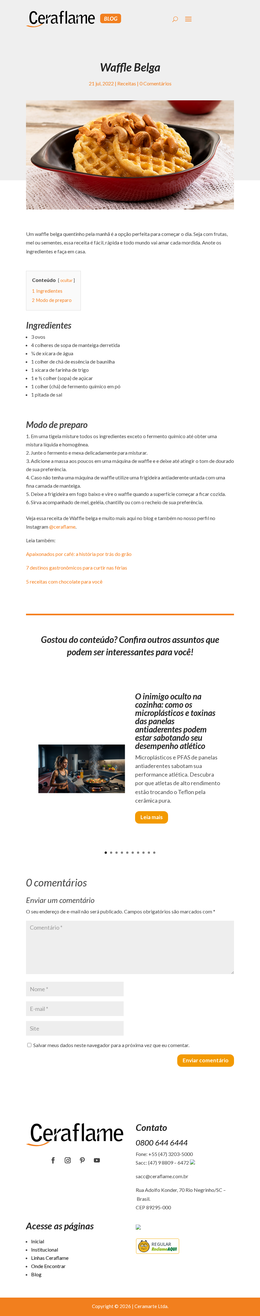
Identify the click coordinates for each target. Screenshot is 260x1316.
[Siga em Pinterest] (82, 1160)
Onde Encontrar (48, 1266)
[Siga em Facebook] (53, 1160)
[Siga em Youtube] (97, 1160)
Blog (36, 1274)
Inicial (37, 1241)
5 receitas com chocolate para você (64, 581)
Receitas (126, 83)
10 (154, 853)
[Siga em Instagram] (68, 1160)
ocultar (66, 280)
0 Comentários (156, 83)
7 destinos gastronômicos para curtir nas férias (76, 567)
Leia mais (151, 817)
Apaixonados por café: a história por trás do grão (79, 554)
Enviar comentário (206, 1060)
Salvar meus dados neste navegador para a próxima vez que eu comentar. (111, 1045)
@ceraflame (62, 527)
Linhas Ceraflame (49, 1258)
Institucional (44, 1249)
